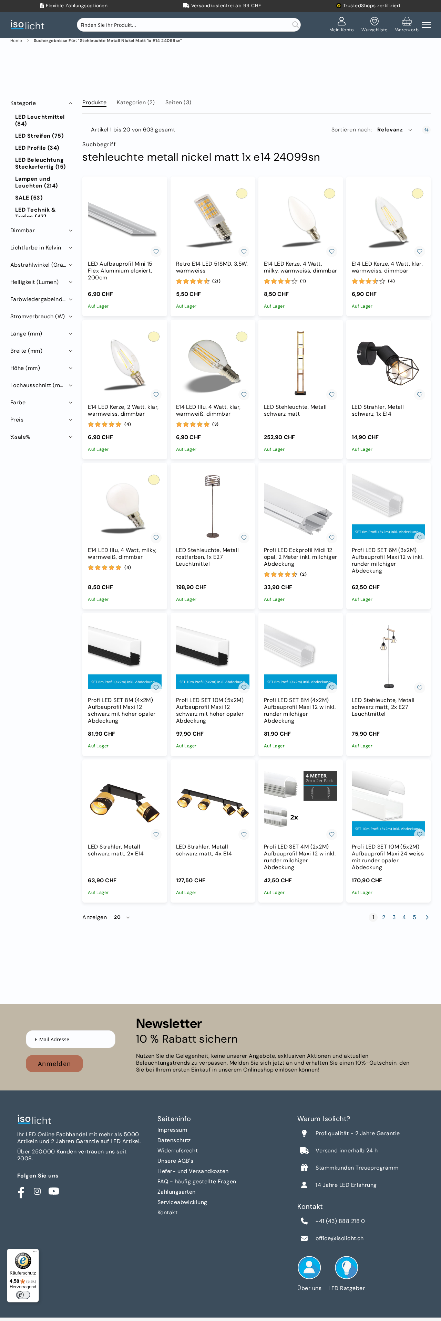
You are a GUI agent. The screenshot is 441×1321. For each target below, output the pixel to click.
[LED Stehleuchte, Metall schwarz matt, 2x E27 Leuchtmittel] (388, 656)
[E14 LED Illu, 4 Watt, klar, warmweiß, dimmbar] (212, 363)
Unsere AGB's (175, 1160)
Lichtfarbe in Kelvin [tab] (35, 247)
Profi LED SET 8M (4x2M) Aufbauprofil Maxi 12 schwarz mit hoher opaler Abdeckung (122, 710)
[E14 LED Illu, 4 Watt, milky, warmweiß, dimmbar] (124, 506)
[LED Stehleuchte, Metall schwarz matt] (300, 363)
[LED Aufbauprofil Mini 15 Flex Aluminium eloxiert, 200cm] (124, 220)
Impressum (172, 1129)
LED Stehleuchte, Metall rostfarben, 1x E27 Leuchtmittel (207, 557)
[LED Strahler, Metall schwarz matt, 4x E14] (212, 803)
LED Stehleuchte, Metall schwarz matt (295, 410)
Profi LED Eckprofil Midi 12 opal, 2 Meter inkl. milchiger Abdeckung (300, 557)
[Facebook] (21, 1191)
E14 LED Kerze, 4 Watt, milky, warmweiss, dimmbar (300, 267)
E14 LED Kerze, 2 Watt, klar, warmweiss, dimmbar (123, 410)
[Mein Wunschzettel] (374, 25)
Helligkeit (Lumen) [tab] (34, 282)
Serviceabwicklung (182, 1202)
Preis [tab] (16, 419)
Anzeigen (94, 917)
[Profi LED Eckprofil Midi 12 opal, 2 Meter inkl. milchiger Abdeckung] (300, 506)
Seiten (178, 102)
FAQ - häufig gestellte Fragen (196, 1181)
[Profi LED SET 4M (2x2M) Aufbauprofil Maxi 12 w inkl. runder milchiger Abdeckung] (300, 803)
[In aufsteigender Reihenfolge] (426, 130)
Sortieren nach (351, 129)
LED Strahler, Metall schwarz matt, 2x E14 (116, 850)
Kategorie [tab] (23, 103)
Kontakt (167, 1212)
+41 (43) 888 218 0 (340, 1221)
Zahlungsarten (176, 1191)
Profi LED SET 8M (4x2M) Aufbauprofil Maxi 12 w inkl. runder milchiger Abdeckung (300, 710)
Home (16, 40)
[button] (395, 130)
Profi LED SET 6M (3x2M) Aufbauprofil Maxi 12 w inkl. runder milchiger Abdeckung (387, 560)
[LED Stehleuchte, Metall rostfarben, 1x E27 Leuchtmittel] (212, 506)
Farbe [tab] (17, 402)
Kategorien (136, 102)
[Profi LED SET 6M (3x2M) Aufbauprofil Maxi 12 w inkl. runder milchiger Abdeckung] (388, 506)
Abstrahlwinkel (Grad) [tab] (39, 264)
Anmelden (54, 1063)
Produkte (94, 102)
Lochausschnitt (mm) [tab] (38, 385)
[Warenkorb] (407, 25)
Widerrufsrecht (177, 1150)
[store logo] (29, 25)
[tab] (94, 101)
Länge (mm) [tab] (26, 333)
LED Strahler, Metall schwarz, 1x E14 (378, 410)
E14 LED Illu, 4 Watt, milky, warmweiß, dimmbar (122, 554)
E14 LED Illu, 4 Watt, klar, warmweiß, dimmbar (208, 410)
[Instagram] (37, 1191)
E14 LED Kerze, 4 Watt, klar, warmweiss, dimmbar (387, 267)
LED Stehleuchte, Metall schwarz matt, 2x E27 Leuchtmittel (383, 707)
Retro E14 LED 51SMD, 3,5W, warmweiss (212, 267)
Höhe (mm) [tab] (25, 368)
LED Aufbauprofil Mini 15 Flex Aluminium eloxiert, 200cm (120, 270)
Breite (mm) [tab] (26, 350)
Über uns (309, 1288)
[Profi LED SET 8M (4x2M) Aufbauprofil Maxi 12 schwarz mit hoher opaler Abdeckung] (124, 656)
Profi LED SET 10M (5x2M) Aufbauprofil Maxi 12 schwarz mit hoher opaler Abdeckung (210, 710)
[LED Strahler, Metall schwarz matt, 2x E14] (124, 803)
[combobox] (189, 25)
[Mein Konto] (341, 25)
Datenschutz (174, 1140)
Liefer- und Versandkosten (193, 1171)
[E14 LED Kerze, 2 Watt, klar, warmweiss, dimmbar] (124, 363)
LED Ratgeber (346, 1288)
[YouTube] (54, 1191)
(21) (216, 281)
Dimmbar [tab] (22, 230)
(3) (215, 424)
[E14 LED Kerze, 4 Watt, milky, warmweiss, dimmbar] (300, 220)
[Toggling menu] (426, 25)
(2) (303, 574)
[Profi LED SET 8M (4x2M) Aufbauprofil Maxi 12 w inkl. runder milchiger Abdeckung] (300, 656)
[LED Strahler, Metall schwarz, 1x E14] (388, 363)
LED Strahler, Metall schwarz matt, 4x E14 (204, 850)
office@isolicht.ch (340, 1238)
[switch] (23, 1295)
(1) (303, 281)
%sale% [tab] (20, 436)
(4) (391, 281)
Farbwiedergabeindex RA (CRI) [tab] (42, 299)
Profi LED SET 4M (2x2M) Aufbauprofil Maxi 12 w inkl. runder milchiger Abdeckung (300, 857)
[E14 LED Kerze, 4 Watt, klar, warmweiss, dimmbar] (388, 220)
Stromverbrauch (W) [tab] (37, 316)
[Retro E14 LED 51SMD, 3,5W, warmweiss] (212, 220)
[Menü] (35, 1253)
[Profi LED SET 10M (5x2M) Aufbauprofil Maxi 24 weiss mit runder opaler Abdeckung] (388, 803)
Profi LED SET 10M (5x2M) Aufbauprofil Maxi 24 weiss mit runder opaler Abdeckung (388, 857)
